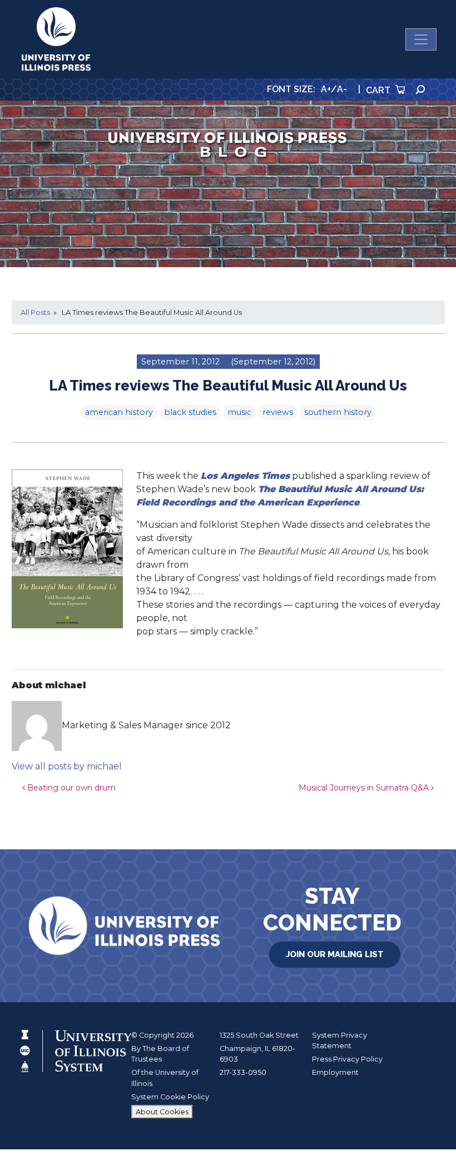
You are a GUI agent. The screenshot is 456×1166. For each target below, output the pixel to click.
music (239, 412)
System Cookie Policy (170, 1097)
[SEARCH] (420, 89)
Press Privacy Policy (347, 1059)
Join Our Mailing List (335, 954)
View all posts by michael (67, 766)
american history (119, 412)
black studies (190, 412)
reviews (277, 412)
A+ (326, 89)
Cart (379, 90)
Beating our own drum (70, 788)
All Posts (35, 312)
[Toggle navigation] (421, 39)
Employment (335, 1072)
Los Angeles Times (245, 476)
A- (342, 89)
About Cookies (162, 1112)
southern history (337, 412)
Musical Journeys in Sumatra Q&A (365, 788)
